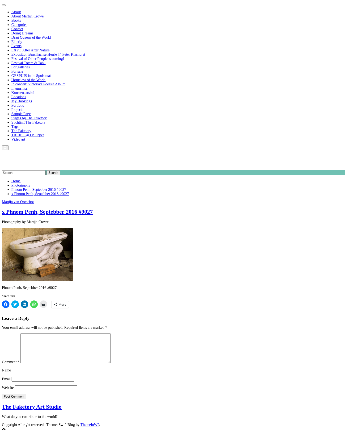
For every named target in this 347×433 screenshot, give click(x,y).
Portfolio (17, 105)
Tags (14, 127)
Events (16, 46)
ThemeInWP (89, 425)
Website (8, 388)
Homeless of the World (28, 80)
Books (16, 20)
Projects (17, 110)
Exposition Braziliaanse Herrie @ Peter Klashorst (48, 54)
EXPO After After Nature (30, 50)
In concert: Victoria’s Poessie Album (38, 84)
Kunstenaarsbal (22, 93)
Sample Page (21, 114)
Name (6, 370)
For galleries (20, 67)
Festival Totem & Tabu (28, 63)
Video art (18, 139)
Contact (17, 29)
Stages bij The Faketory (29, 118)
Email (6, 379)
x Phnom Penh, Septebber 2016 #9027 (47, 212)
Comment (10, 362)
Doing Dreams (22, 33)
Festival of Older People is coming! (37, 59)
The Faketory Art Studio (20, 156)
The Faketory (21, 131)
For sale (17, 71)
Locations (18, 97)
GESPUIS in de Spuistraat (31, 76)
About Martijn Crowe (27, 16)
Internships (19, 88)
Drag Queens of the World (31, 37)
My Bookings (21, 101)
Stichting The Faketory (28, 122)
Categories (19, 25)
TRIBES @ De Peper (27, 135)
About (16, 12)
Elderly (16, 42)
